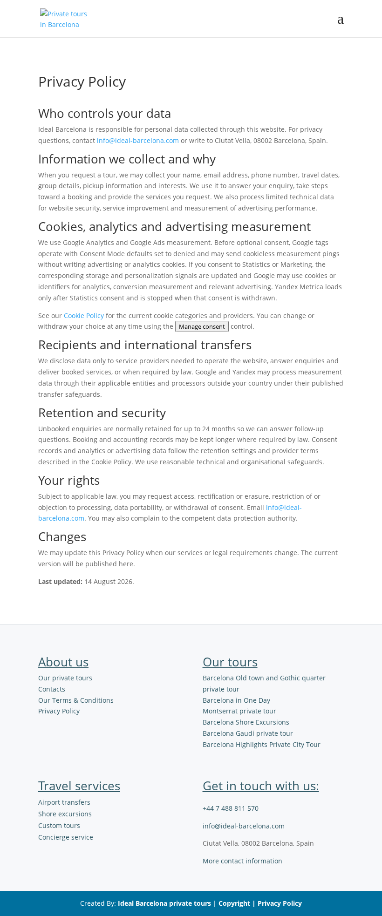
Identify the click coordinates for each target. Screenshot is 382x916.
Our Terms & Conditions (76, 700)
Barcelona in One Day (236, 700)
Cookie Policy (84, 315)
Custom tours (59, 825)
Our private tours (65, 677)
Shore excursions (65, 813)
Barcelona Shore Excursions (246, 722)
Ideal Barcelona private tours (164, 903)
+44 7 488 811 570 (231, 808)
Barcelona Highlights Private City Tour (262, 744)
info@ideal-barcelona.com (138, 140)
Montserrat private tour (239, 710)
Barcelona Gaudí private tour (248, 733)
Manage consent (202, 326)
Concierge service (65, 837)
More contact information (242, 860)
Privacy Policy (59, 710)
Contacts (51, 689)
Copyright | (238, 903)
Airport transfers (64, 802)
